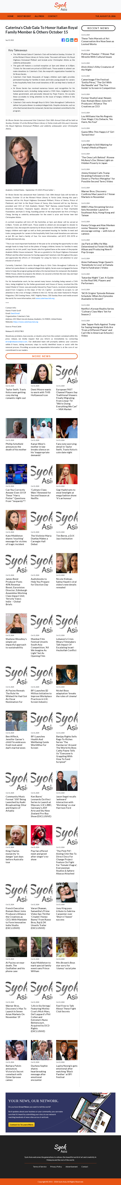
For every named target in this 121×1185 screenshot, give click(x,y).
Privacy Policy (56, 1166)
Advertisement (72, 1166)
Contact (84, 1166)
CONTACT (52, 16)
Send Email (15, 313)
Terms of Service (39, 1166)
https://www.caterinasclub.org (25, 322)
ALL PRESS (39, 16)
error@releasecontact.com (16, 341)
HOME (10, 16)
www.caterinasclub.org (45, 298)
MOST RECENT (24, 16)
